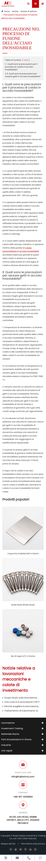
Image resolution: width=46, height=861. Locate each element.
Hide (26, 60)
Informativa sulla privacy (33, 843)
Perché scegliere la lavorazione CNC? (22, 706)
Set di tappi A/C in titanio (23, 656)
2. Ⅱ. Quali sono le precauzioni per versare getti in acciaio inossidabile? (22, 75)
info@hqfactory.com (23, 776)
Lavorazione (7, 722)
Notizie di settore (29, 11)
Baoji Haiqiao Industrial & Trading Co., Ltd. (27, 837)
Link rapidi (6, 750)
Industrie (6, 745)
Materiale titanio (10, 733)
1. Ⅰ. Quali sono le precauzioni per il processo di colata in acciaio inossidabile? (21, 67)
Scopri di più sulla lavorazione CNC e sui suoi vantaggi (22, 697)
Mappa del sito (8, 843)
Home (7, 11)
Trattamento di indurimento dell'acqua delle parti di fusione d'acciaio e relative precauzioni (22, 710)
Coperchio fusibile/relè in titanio (23, 553)
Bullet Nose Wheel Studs (23, 605)
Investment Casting (12, 728)
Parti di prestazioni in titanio (16, 739)
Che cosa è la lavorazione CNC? (21, 701)
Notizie (15, 11)
